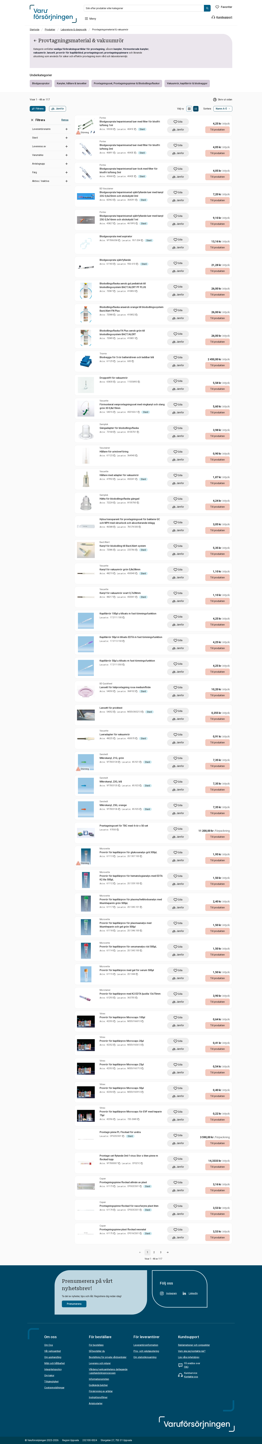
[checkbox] (138, 743)
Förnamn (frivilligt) (147, 719)
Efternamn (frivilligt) (148, 731)
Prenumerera (149, 753)
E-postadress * (145, 706)
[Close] (196, 685)
